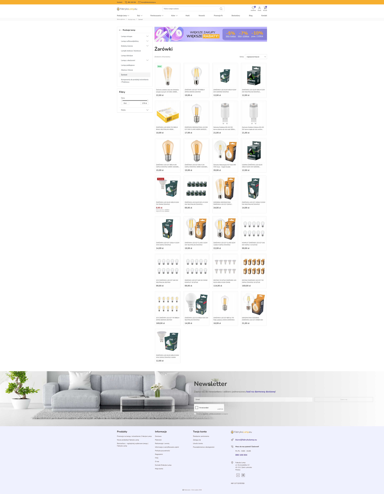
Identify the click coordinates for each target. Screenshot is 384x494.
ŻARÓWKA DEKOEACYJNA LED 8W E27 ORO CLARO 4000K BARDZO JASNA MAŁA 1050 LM (196, 129)
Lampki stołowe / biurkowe (131, 51)
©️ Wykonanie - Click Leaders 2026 (192, 490)
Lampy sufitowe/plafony (130, 41)
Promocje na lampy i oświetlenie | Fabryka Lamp (134, 436)
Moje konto (159, 469)
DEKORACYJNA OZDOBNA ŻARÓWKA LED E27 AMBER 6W (252, 319)
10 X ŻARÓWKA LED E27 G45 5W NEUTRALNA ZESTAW (167, 281)
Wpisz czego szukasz (171, 9)
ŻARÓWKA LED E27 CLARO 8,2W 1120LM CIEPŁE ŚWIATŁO (224, 244)
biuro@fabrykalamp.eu (148, 2)
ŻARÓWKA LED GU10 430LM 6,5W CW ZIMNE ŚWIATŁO (167, 203)
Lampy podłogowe (128, 65)
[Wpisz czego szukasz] (221, 8)
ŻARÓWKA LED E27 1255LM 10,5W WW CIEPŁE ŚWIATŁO (167, 244)
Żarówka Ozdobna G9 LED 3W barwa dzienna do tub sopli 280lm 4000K (224, 129)
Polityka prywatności (162, 451)
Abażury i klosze (127, 70)
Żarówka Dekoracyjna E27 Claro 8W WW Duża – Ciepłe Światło (224, 166)
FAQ (156, 458)
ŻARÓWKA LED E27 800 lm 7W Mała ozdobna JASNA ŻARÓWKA (223, 319)
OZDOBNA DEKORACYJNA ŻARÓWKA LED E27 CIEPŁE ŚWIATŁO (222, 204)
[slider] (122, 100)
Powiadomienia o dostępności (203, 447)
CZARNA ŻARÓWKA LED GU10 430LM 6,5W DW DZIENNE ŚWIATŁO (252, 167)
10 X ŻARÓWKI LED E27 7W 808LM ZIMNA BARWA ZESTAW (167, 319)
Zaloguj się (197, 440)
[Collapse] (141, 36)
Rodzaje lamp (131, 19)
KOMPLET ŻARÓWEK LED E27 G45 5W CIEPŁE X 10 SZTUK (253, 244)
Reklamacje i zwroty (162, 443)
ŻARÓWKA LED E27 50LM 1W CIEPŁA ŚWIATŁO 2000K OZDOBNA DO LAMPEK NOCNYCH (196, 167)
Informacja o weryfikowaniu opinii (167, 447)
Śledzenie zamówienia (201, 436)
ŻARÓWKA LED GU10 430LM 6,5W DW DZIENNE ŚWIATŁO (224, 91)
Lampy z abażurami (128, 60)
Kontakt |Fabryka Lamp (163, 465)
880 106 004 (132, 2)
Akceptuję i (212, 414)
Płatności (158, 440)
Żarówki (124, 75)
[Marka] (147, 110)
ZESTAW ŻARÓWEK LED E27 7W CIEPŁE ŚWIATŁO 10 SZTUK (253, 281)
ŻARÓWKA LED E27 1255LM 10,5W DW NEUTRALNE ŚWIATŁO (253, 203)
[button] (265, 8)
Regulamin (159, 454)
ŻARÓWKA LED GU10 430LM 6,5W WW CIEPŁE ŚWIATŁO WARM (167, 356)
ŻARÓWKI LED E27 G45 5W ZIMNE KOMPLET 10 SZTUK (196, 281)
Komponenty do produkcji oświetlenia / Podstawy (134, 80)
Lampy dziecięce (127, 55)
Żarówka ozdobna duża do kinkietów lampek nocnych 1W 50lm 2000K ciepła (167, 92)
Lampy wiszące (126, 36)
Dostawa (158, 436)
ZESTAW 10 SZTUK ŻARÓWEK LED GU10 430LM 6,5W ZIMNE (224, 281)
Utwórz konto (198, 443)
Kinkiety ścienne (127, 46)
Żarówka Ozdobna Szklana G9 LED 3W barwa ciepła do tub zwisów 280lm (253, 129)
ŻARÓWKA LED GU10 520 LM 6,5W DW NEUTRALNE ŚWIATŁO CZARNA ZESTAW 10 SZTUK (196, 204)
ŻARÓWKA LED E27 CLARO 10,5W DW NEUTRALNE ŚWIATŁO (196, 244)
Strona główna (121, 19)
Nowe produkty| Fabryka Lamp (128, 440)
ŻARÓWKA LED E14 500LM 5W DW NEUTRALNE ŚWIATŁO (196, 319)
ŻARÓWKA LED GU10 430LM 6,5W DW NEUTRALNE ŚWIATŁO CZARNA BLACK (253, 92)
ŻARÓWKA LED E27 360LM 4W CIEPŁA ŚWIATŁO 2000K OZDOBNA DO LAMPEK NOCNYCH (167, 167)
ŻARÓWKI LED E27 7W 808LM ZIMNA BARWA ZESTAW (195, 91)
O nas (157, 461)
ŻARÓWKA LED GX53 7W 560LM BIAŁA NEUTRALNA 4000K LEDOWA (167, 129)
